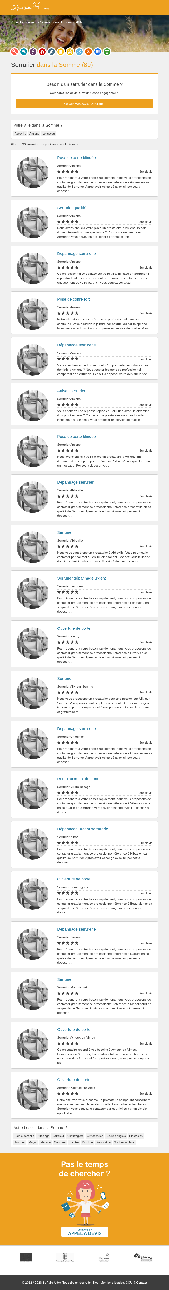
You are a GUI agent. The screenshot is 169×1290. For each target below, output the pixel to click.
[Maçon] (88, 51)
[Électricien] (33, 51)
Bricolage (43, 1136)
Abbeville (20, 133)
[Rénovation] (69, 51)
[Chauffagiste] (42, 51)
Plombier (87, 1142)
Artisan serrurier (71, 391)
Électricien (136, 1136)
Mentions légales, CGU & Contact (123, 1282)
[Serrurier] (14, 51)
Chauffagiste (75, 1136)
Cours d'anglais (116, 1136)
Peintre (74, 1142)
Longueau (48, 133)
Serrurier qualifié (71, 208)
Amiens (34, 133)
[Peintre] (51, 51)
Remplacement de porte (78, 779)
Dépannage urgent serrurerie (82, 829)
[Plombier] (23, 51)
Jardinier (20, 1142)
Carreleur (58, 1136)
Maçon (33, 1142)
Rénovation (103, 1142)
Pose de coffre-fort (73, 299)
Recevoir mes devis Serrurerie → (84, 104)
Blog (95, 1282)
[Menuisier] (60, 51)
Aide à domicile (24, 1136)
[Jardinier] (106, 51)
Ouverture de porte (73, 628)
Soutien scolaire (124, 1142)
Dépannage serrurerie (76, 253)
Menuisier (60, 1142)
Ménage (45, 1142)
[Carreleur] (97, 51)
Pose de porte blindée (76, 158)
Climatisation (95, 1136)
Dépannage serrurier (75, 482)
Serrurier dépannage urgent (81, 578)
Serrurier (65, 532)
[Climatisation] (79, 51)
